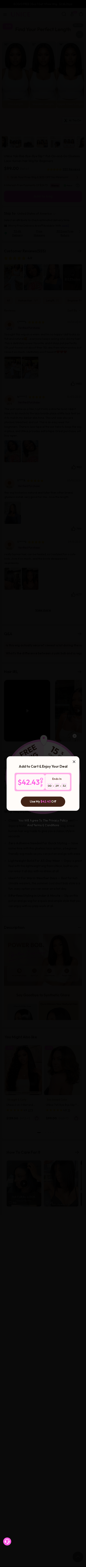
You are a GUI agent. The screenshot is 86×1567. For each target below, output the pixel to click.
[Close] (74, 761)
